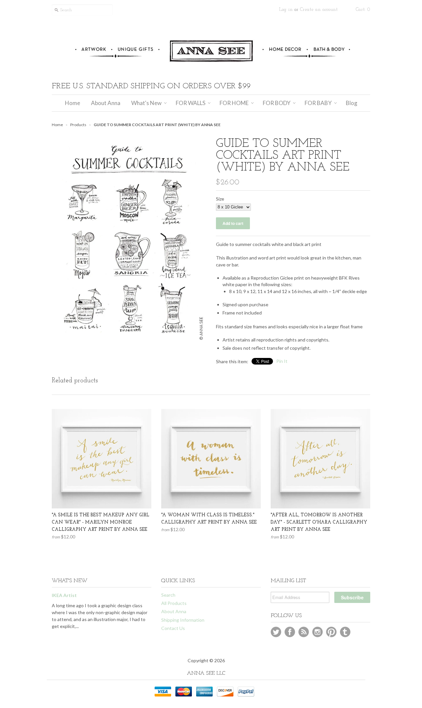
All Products (174, 603)
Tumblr (345, 632)
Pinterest (331, 632)
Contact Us (173, 628)
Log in (286, 9)
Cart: (363, 9)
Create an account (319, 9)
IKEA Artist (64, 595)
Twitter (276, 632)
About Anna (173, 611)
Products (78, 124)
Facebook (290, 632)
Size (220, 199)
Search (168, 595)
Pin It (281, 361)
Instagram (317, 632)
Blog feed (303, 632)
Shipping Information (182, 620)
